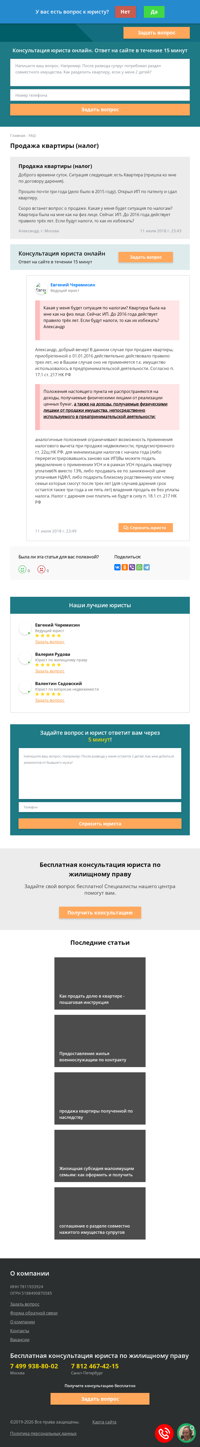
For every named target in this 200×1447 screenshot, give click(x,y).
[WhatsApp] (139, 567)
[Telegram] (146, 567)
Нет (125, 11)
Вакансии (19, 1339)
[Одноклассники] (125, 567)
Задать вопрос (157, 32)
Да (154, 11)
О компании (22, 1322)
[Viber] (132, 567)
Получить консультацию (100, 912)
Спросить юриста (148, 527)
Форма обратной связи (34, 1313)
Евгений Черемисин (73, 285)
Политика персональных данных (43, 1433)
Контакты (19, 1331)
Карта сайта (104, 1422)
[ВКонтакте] (117, 567)
